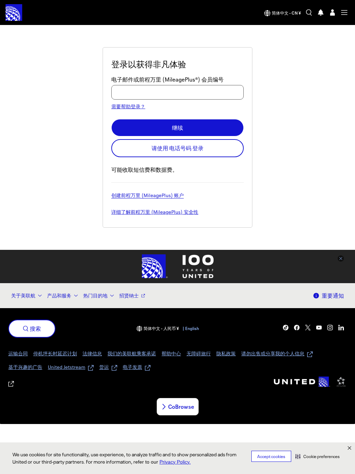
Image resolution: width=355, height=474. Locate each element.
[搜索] (309, 12)
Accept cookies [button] (271, 456)
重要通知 (333, 295)
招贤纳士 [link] (129, 295)
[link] (285, 327)
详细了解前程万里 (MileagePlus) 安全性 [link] (154, 212)
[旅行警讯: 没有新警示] (320, 12)
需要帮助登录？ (128, 106)
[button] (317, 456)
